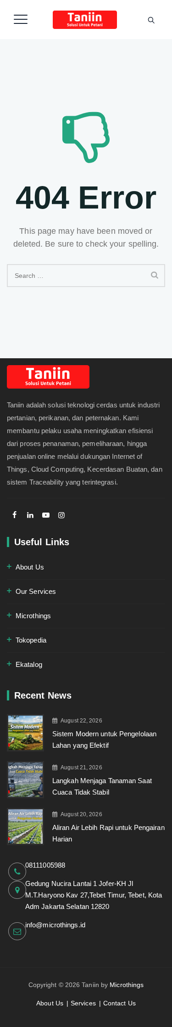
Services (83, 1003)
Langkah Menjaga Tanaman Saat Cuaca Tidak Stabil (102, 786)
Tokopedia (31, 640)
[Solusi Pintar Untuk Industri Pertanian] (85, 19)
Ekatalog (29, 664)
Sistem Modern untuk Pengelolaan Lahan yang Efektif (104, 739)
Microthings (33, 616)
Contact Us (119, 1003)
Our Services (36, 591)
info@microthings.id (55, 925)
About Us (30, 567)
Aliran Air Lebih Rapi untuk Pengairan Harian (108, 833)
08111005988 (45, 865)
